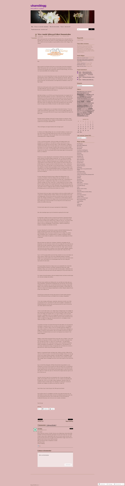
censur (88, 93)
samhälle (90, 108)
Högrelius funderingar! (81, 165)
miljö (82, 103)
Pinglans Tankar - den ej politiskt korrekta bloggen (84, 169)
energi (91, 94)
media (85, 101)
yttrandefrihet (80, 115)
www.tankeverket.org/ (81, 185)
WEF (89, 114)
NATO (92, 103)
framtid (86, 95)
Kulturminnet (79, 167)
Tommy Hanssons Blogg (81, 173)
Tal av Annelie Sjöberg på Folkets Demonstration (54, 34)
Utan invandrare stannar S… (88, 73)
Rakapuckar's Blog (80, 180)
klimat (82, 98)
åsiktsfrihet (86, 115)
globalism (89, 96)
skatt (78, 110)
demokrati (80, 94)
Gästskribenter (56, 36)
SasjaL (80, 72)
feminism (64, 36)
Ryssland (86, 108)
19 (78, 128)
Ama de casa (79, 193)
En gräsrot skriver (80, 162)
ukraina (85, 113)
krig (77, 100)
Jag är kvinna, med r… (83, 74)
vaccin (88, 113)
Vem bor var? (41, 420)
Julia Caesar (79, 190)
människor (89, 103)
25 (92, 128)
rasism (91, 107)
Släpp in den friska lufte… (87, 72)
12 (78, 126)
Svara (71, 428)
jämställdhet (79, 98)
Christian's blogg (80, 154)
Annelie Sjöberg (50, 36)
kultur (84, 100)
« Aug (78, 132)
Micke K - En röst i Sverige (82, 188)
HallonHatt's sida (80, 156)
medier (89, 101)
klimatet (85, 98)
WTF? (78, 202)
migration (79, 103)
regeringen (83, 108)
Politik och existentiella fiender (82, 57)
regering (79, 108)
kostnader (92, 98)
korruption (89, 98)
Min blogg (79, 205)
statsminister (84, 111)
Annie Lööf (89, 91)
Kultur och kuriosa (54, 26)
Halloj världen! (79, 182)
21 (83, 128)
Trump (78, 113)
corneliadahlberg (80, 201)
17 (90, 126)
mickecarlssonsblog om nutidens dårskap (84, 191)
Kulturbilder (79, 153)
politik (79, 105)
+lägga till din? (51, 425)
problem (91, 106)
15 (85, 126)
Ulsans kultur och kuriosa (81, 194)
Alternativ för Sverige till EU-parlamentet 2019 (85, 174)
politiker (85, 105)
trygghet (81, 113)
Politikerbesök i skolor (81, 64)
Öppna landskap (69, 420)
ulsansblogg (38, 5)
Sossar (78, 111)
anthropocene (79, 204)
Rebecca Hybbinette (80, 159)
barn (81, 93)
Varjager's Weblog (80, 196)
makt (82, 101)
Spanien (81, 111)
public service (85, 107)
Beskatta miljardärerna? (81, 63)
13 (80, 126)
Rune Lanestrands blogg (81, 199)
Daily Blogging (80, 143)
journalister (88, 97)
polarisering (88, 104)
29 (85, 130)
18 (92, 126)
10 (90, 124)
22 (85, 128)
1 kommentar (34, 38)
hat (91, 95)
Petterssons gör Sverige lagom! (82, 104)
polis (91, 104)
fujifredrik (79, 177)
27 (80, 130)
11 (92, 124)
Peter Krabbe (79, 179)
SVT (93, 111)
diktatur (85, 94)
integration (79, 97)
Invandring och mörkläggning (82, 150)
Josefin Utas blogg (80, 157)
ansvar (78, 93)
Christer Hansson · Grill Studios (82, 183)
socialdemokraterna (87, 110)
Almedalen (86, 91)
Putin (89, 107)
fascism (78, 95)
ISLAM (84, 97)
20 (80, 128)
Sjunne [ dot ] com (80, 161)
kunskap (88, 100)
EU (93, 94)
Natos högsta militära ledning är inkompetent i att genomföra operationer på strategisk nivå (85, 60)
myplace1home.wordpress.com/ (82, 151)
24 (90, 128)
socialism (93, 110)
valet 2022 (81, 114)
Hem (32, 26)
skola (83, 110)
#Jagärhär (82, 91)
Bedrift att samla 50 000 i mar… (88, 79)
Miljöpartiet (85, 102)
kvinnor (91, 100)
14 (83, 126)
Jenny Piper (79, 176)
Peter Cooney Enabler (81, 164)
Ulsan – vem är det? (65, 26)
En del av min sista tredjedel (42, 26)
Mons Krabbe (79, 148)
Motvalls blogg (80, 146)
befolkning (84, 93)
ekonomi (88, 94)
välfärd (85, 114)
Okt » (81, 132)
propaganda (80, 107)
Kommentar (68, 464)
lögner (78, 101)
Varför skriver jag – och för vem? (39, 29)
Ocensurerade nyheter (81, 171)
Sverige (89, 111)
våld (87, 114)
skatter (80, 110)
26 (78, 130)
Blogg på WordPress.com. (35, 484)
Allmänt (45, 36)
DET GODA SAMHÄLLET (82, 145)
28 (83, 130)
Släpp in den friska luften (81, 66)
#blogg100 (79, 91)
